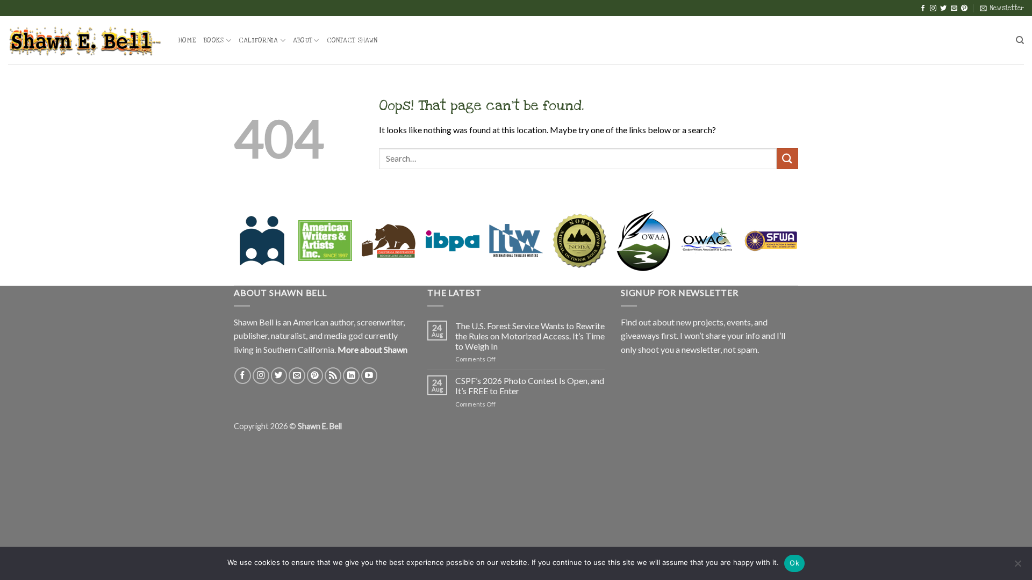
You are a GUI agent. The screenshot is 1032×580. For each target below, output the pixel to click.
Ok (794, 563)
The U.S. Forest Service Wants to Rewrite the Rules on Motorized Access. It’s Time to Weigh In (530, 336)
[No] (1017, 566)
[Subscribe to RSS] (333, 375)
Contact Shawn (352, 40)
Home (187, 40)
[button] (1002, 8)
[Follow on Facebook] (923, 8)
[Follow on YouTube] (369, 375)
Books (214, 40)
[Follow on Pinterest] (964, 8)
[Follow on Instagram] (933, 8)
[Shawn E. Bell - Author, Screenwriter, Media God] (85, 40)
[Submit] (787, 158)
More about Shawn (372, 349)
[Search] (1020, 40)
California (258, 40)
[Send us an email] (954, 8)
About (302, 40)
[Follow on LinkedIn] (351, 375)
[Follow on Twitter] (943, 8)
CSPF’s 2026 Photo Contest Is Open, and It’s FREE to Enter (529, 385)
